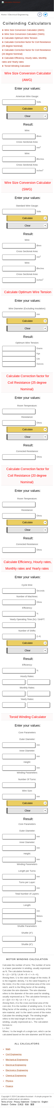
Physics (9, 1081)
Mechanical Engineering (17, 1059)
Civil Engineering (13, 1054)
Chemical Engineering (16, 1075)
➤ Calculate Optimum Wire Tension (19, 38)
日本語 (20, 1104)
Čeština (13, 1104)
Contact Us (35, 1102)
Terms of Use (6, 1102)
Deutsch (4, 1104)
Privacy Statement (21, 1102)
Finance (9, 1086)
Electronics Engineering (17, 1070)
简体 (27, 1104)
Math (8, 1049)
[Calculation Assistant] (12, 7)
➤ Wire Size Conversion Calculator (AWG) (23, 30)
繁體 (32, 1104)
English (45, 1102)
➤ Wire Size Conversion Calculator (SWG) (23, 34)
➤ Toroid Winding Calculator (16, 66)
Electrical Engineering (16, 1065)
